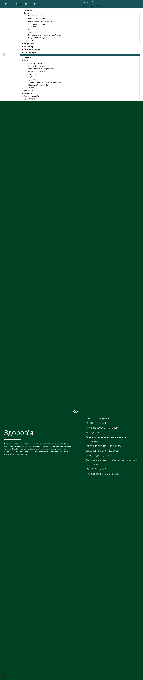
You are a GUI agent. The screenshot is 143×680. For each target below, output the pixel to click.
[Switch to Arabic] (28, 3)
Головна (28, 9)
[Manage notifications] (5, 675)
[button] (80, 55)
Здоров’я (32, 32)
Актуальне (29, 43)
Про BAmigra (30, 52)
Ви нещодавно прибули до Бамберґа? (44, 35)
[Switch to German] (9, 3)
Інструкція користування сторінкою (87, 2)
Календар (28, 46)
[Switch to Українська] (39, 3)
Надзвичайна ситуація (38, 37)
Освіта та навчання (36, 24)
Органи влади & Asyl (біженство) (42, 21)
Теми (26, 13)
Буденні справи (35, 16)
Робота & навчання (36, 18)
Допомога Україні (32, 49)
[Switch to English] (19, 3)
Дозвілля (32, 26)
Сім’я (30, 29)
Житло (31, 40)
